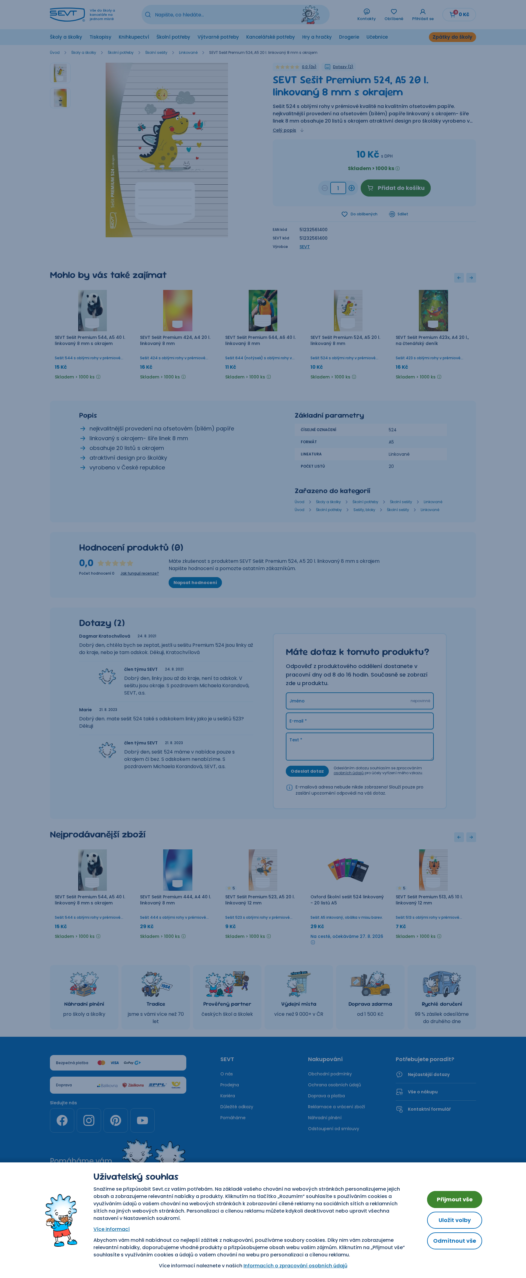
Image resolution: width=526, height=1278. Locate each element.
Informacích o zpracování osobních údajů (295, 1265)
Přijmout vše (455, 1199)
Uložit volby (455, 1220)
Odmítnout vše (454, 1241)
